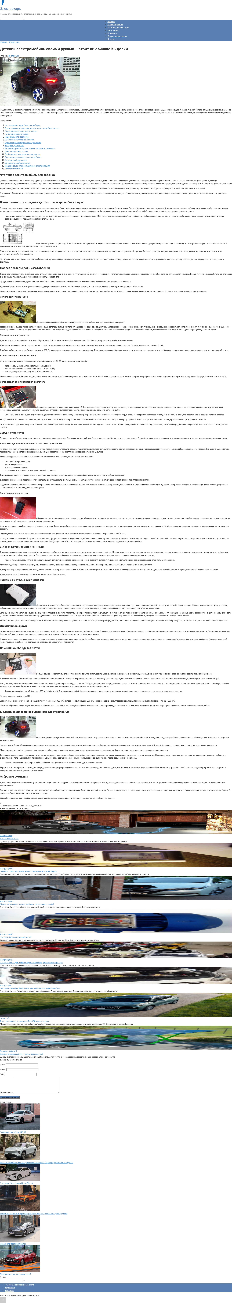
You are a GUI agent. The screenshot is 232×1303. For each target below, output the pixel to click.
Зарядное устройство (14, 145)
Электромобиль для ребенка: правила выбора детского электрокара (31, 963)
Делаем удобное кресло (16, 160)
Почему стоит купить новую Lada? (15, 1274)
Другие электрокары (117, 36)
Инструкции (113, 30)
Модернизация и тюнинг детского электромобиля (27, 166)
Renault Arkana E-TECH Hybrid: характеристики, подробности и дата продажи (33, 1213)
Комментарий (6, 1092)
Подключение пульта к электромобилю (23, 157)
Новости (111, 22)
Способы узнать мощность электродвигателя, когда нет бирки (28, 871)
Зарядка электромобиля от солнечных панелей (21, 1054)
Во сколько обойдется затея (17, 163)
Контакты (9, 1290)
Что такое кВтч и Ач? (9, 838)
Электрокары (11, 9)
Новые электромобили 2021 (13, 1244)
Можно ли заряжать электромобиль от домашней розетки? (27, 904)
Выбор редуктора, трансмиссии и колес (23, 154)
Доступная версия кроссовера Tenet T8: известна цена (24, 1021)
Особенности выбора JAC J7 (13, 1132)
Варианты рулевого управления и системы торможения (30, 148)
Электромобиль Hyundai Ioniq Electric (16, 1183)
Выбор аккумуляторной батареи (19, 140)
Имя (2, 1065)
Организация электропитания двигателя (23, 143)
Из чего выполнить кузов (16, 134)
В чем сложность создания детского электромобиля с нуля (31, 128)
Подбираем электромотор (17, 137)
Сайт (2, 1074)
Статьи (111, 39)
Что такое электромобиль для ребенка (22, 125)
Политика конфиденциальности (19, 1285)
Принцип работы (115, 24)
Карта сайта (10, 1288)
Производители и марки (118, 27)
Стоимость (112, 33)
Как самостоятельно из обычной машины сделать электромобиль (30, 988)
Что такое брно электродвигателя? (16, 937)
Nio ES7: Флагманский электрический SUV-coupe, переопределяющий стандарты (36, 1162)
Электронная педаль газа (16, 151)
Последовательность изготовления (21, 131)
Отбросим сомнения (14, 169)
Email (3, 1069)
